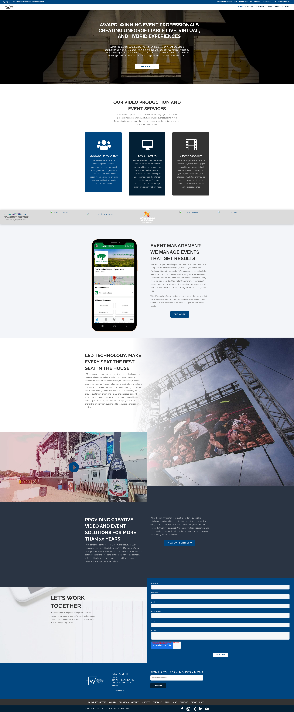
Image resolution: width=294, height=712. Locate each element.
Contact (286, 7)
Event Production (240, 2)
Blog (277, 7)
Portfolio (260, 7)
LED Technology (284, 2)
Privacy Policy (197, 702)
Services (249, 7)
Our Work (180, 314)
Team (270, 7)
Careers (112, 702)
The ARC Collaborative (129, 702)
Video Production (269, 2)
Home (240, 7)
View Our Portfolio (179, 543)
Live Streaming (255, 2)
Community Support (97, 702)
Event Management (224, 2)
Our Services (147, 66)
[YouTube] (207, 709)
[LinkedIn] (200, 709)
